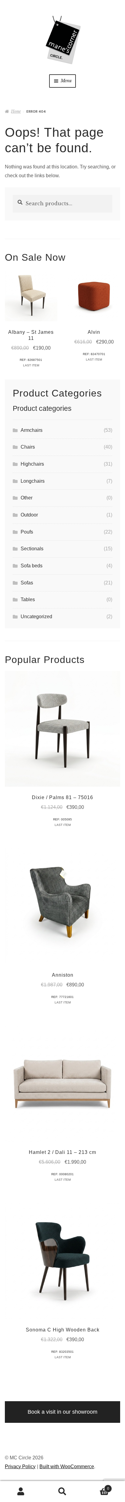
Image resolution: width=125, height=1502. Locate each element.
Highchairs (32, 464)
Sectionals (32, 548)
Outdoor (29, 514)
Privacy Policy (20, 1466)
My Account (21, 1491)
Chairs (28, 447)
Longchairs (33, 481)
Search (62, 1491)
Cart (96, 1487)
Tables (28, 599)
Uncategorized (36, 616)
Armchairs (31, 430)
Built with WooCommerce (66, 1466)
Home (16, 111)
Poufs (27, 531)
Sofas (27, 582)
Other (26, 497)
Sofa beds (31, 565)
